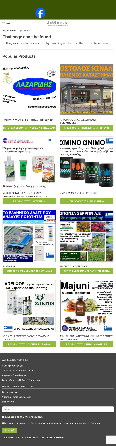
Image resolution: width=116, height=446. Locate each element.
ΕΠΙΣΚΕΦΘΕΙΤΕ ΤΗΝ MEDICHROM (29, 201)
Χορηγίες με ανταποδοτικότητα (18, 370)
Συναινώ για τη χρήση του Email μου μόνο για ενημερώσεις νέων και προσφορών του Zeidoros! (52, 423)
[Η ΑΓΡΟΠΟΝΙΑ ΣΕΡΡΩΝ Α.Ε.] (86, 236)
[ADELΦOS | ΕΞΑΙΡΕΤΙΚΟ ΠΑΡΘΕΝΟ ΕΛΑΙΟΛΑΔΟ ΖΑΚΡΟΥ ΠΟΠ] (29, 306)
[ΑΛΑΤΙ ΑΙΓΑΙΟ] (29, 236)
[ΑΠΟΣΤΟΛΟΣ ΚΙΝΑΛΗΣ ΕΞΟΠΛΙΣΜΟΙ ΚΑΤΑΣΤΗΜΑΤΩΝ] (86, 89)
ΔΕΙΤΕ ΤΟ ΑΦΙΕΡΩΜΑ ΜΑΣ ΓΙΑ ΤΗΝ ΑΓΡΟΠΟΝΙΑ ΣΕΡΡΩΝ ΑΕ (87, 272)
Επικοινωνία (8, 401)
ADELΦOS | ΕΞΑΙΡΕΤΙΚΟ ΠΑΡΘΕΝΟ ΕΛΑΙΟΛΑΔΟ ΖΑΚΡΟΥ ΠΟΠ (26, 338)
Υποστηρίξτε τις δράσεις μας (16, 397)
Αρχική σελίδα (9, 30)
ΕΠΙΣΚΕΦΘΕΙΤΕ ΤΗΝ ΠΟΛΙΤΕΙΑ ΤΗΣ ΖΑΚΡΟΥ (29, 344)
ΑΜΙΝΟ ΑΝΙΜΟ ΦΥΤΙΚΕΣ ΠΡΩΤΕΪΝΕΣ (78, 193)
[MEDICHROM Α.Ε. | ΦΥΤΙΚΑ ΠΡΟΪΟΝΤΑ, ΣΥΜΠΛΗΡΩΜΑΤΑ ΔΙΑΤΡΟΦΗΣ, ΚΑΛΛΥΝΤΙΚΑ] (29, 162)
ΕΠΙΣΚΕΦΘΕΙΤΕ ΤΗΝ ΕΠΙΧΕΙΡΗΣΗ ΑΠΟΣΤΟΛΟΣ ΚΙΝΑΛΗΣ (86, 129)
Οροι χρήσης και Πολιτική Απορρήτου (21, 380)
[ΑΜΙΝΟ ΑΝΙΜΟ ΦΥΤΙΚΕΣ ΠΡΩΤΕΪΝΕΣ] (86, 162)
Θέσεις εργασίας (10, 392)
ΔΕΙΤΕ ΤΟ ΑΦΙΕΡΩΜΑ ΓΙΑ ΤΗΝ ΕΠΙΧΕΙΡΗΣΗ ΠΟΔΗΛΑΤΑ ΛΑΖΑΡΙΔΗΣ (29, 129)
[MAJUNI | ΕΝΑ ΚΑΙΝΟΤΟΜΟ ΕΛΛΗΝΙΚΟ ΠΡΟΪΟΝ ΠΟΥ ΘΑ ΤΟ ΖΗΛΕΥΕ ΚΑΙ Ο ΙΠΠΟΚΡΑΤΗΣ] (86, 306)
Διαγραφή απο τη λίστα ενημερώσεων (23, 416)
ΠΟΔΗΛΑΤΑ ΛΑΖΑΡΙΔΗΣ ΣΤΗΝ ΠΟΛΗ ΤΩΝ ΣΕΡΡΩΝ (28, 119)
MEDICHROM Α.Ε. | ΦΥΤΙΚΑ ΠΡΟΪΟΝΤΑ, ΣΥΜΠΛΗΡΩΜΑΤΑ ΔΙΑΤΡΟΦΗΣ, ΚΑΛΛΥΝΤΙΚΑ (25, 195)
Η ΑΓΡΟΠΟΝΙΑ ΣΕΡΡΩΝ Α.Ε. (74, 266)
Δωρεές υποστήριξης (12, 365)
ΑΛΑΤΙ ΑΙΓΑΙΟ (9, 266)
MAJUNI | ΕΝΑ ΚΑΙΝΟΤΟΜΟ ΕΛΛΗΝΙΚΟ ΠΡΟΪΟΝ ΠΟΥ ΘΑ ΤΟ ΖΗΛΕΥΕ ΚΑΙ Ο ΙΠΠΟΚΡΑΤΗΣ (86, 338)
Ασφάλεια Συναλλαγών (14, 375)
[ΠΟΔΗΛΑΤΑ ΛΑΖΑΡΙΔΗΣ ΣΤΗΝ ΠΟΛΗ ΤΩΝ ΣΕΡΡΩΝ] (29, 89)
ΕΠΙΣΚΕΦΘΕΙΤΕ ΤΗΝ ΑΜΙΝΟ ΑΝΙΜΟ (87, 201)
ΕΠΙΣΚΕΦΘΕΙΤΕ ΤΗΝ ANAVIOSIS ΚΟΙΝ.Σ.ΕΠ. (87, 344)
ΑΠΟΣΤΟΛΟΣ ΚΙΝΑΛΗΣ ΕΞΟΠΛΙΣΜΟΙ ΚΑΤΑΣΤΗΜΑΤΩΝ (78, 121)
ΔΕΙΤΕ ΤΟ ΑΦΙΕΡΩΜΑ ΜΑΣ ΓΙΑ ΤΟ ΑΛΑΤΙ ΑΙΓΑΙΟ (29, 271)
